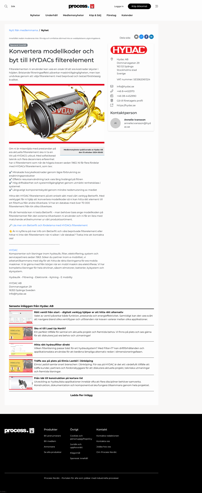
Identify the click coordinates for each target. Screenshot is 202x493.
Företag (111, 15)
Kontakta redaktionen (107, 435)
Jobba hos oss (103, 446)
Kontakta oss (103, 441)
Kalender (127, 15)
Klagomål (75, 453)
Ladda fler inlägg (81, 395)
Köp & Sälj (95, 15)
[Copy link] (141, 37)
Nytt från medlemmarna (23, 30)
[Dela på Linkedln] (151, 37)
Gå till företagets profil (130, 100)
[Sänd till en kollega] (136, 37)
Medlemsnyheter (73, 15)
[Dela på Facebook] (146, 37)
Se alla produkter (53, 452)
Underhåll (51, 15)
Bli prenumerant (52, 435)
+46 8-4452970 (126, 91)
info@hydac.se (125, 86)
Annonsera (49, 446)
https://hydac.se (126, 105)
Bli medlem (50, 441)
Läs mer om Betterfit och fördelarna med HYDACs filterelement (50, 225)
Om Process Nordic (106, 452)
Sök (13, 6)
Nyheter (35, 15)
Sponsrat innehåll (79, 458)
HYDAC (13, 250)
